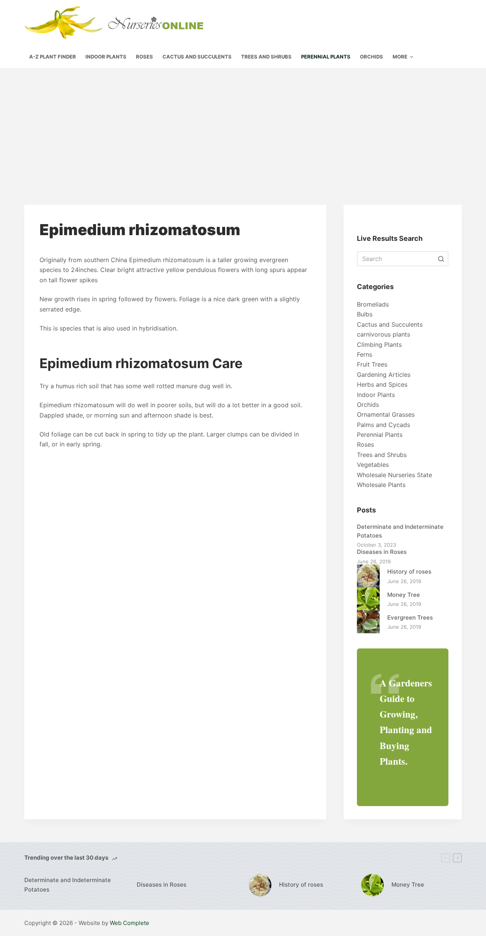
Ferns (364, 354)
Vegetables (373, 464)
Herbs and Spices (382, 384)
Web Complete (129, 923)
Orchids (368, 404)
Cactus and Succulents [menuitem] (197, 57)
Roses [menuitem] (144, 57)
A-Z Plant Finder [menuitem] (52, 57)
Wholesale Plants (381, 485)
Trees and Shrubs (382, 455)
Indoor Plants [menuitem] (105, 57)
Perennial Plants (379, 434)
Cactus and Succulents (390, 324)
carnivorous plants (383, 334)
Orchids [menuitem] (371, 57)
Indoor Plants (376, 394)
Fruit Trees (372, 364)
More (400, 57)
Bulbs (364, 314)
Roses (365, 444)
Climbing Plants (379, 344)
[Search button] (440, 258)
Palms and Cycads (383, 424)
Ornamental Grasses (386, 414)
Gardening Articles (383, 374)
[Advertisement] (243, 125)
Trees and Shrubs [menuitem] (266, 57)
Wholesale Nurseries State (394, 475)
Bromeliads (373, 304)
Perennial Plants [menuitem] (325, 57)
